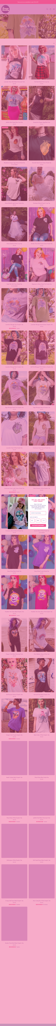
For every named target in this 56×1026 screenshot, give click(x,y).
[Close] (46, 498)
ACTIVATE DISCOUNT (38, 525)
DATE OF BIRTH (34, 517)
